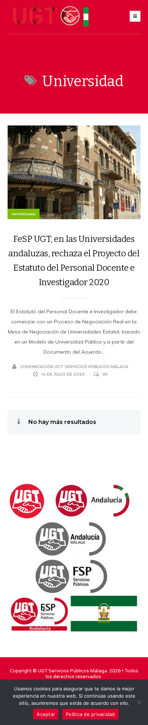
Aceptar (46, 714)
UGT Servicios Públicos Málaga (72, 671)
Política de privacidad (90, 714)
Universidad (23, 214)
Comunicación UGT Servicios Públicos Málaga (74, 366)
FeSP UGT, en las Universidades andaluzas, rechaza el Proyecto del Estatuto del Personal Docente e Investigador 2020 (73, 260)
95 (105, 374)
